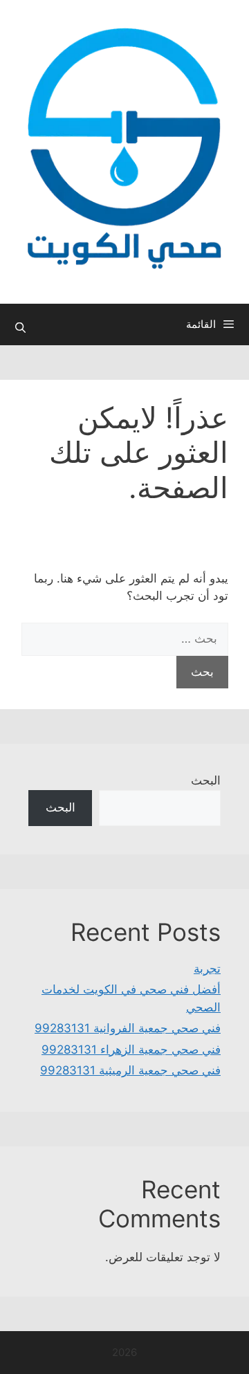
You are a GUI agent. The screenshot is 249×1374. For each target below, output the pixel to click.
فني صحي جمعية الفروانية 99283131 (128, 1028)
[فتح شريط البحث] (20, 328)
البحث (206, 780)
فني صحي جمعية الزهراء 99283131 (131, 1049)
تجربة (207, 968)
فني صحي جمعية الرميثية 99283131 (130, 1070)
